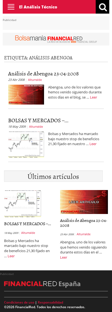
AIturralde (35, 80)
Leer (93, 97)
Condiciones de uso (19, 302)
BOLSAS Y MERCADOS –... (38, 120)
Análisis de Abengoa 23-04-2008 (43, 73)
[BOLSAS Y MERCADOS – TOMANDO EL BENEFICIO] (26, 144)
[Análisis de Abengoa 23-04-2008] (26, 94)
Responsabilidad (50, 302)
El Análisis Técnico (38, 7)
